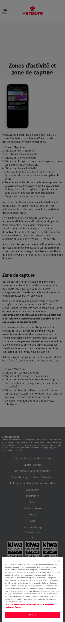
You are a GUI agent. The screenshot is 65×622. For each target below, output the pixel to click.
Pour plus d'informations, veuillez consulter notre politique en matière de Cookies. (30, 606)
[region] (32, 589)
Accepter (32, 615)
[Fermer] (59, 560)
